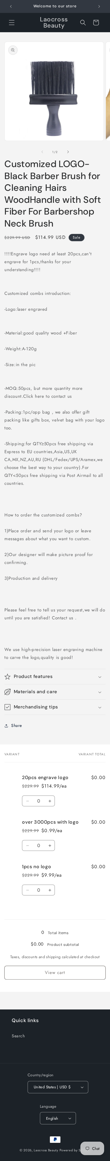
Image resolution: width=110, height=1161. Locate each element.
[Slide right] (68, 151)
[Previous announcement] (10, 6)
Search (18, 1036)
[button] (11, 22)
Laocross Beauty (46, 1150)
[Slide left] (42, 151)
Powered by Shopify (75, 1150)
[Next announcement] (99, 6)
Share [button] (16, 725)
